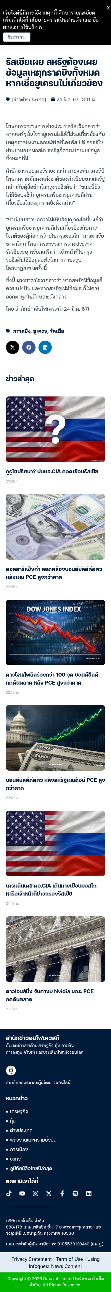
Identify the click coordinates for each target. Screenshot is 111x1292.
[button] (12, 347)
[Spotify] (75, 1193)
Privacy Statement (32, 1259)
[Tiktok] (9, 1193)
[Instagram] (35, 1193)
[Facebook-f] (62, 1193)
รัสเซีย (57, 330)
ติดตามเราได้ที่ (22, 1181)
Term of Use (69, 1259)
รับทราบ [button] (17, 37)
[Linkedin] (89, 1193)
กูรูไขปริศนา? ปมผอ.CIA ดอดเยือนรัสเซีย (52, 471)
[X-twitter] (49, 1193)
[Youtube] (22, 1193)
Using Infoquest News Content (64, 1262)
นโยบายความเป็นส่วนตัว (55, 19)
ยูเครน (40, 330)
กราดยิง (21, 330)
